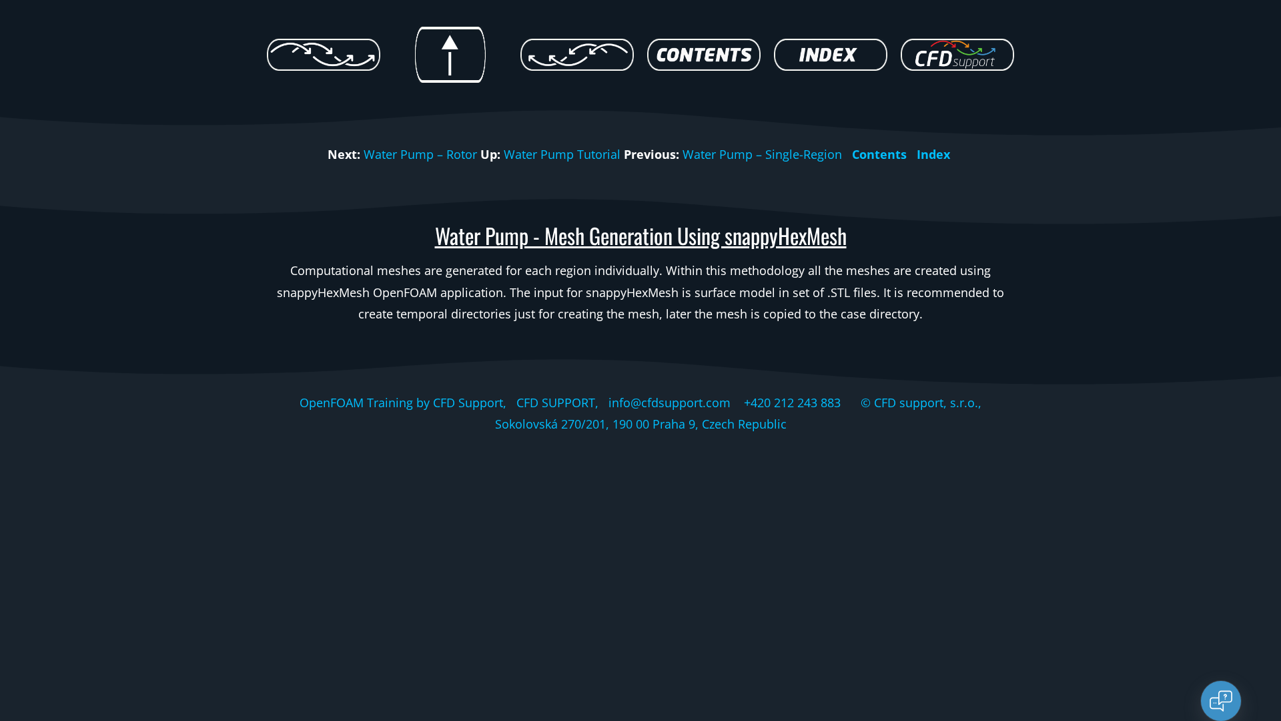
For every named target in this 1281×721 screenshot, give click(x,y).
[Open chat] (1221, 701)
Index (933, 154)
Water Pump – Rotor (420, 154)
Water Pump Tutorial (562, 154)
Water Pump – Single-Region (762, 154)
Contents (879, 154)
